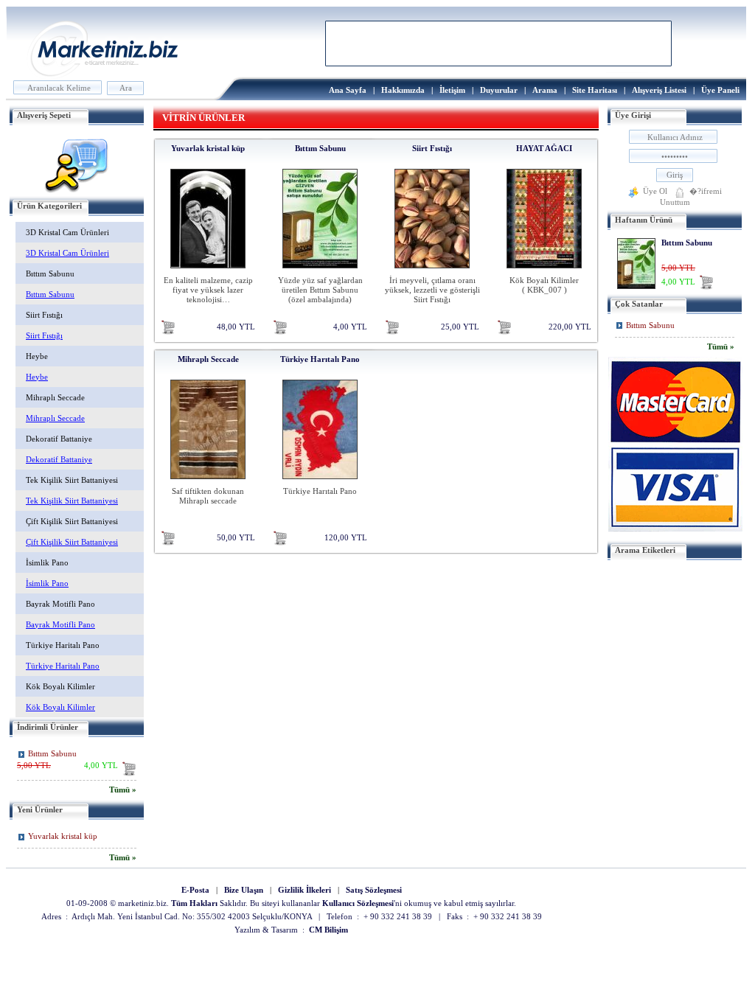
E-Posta (195, 890)
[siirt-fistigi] (432, 272)
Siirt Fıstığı (432, 148)
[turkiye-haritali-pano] (320, 482)
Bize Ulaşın (243, 890)
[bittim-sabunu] (320, 272)
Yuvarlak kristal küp (62, 836)
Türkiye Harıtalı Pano (320, 359)
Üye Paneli (720, 90)
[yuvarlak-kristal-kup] (207, 272)
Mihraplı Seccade (208, 359)
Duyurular (499, 90)
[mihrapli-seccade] (207, 482)
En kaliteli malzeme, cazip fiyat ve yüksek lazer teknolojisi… (208, 290)
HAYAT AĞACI (544, 148)
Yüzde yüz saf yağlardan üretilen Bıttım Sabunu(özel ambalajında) (320, 290)
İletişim (452, 90)
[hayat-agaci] (544, 272)
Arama (544, 90)
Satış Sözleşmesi (374, 890)
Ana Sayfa (347, 90)
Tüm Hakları (194, 903)
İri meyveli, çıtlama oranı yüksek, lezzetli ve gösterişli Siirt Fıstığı (432, 290)
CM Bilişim (328, 930)
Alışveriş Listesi (659, 90)
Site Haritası (594, 90)
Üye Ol (655, 191)
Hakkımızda (403, 90)
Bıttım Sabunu (52, 754)
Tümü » (122, 790)
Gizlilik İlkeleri (304, 890)
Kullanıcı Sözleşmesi (358, 903)
